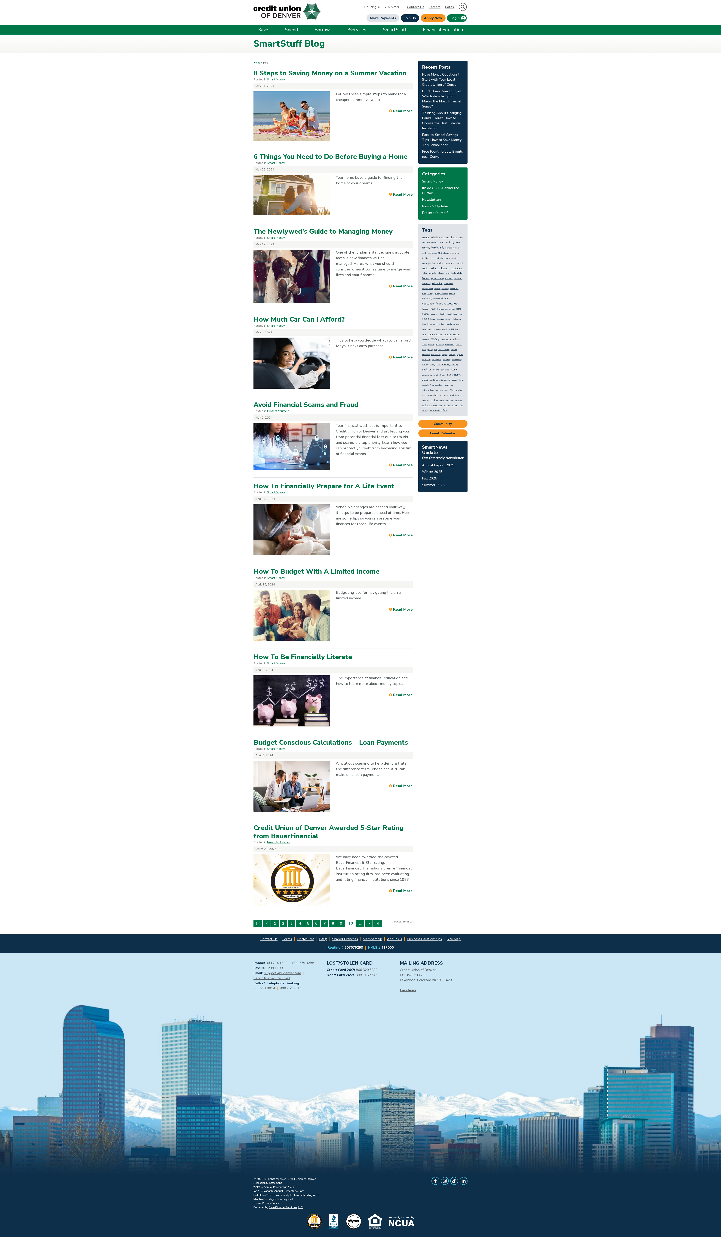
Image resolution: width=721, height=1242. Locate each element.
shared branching (429, 380)
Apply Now (433, 18)
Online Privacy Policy (266, 1203)
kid (452, 329)
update (425, 400)
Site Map (454, 939)
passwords (449, 344)
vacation (434, 400)
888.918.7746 (367, 975)
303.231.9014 (264, 988)
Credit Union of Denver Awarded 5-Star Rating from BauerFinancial (328, 832)
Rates (449, 7)
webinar (458, 400)
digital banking (437, 278)
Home (256, 62)
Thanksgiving (456, 390)
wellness (427, 405)
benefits (425, 247)
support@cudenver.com (282, 973)
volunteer (449, 400)
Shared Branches (345, 939)
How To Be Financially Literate (302, 657)
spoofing (438, 385)
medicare (447, 334)
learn (457, 329)
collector (454, 258)
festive (452, 293)
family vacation (441, 293)
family (431, 293)
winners (454, 405)
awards (434, 242)
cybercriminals (429, 273)
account (426, 237)
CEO (440, 253)
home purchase (447, 324)
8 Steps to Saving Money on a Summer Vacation (330, 73)
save (432, 364)
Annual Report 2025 (438, 465)
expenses (454, 288)
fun (446, 309)
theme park (427, 395)
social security (445, 380)
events (437, 288)
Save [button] (263, 30)
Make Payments (383, 18)
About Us (394, 939)
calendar (448, 248)
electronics (448, 283)
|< (258, 923)
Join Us (410, 18)
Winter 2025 (432, 472)
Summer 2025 (433, 485)
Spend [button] (291, 30)
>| (377, 923)
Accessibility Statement (267, 1183)
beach (458, 242)
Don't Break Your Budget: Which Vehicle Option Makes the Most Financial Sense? (442, 99)
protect (454, 349)
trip (457, 395)
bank (441, 242)
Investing (446, 329)
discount (449, 278)
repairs (460, 354)
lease (424, 334)
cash (424, 253)
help (432, 319)
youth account (435, 410)
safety (425, 364)
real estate (435, 354)
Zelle (445, 410)
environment (427, 288)
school (448, 375)
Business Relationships (424, 939)
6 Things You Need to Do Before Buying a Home (330, 156)
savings (426, 369)
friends (440, 309)
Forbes (425, 309)
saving (455, 364)
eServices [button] (356, 30)
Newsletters (432, 199)
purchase (426, 354)
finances (426, 298)
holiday (448, 319)
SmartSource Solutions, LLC (286, 1207)
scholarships (438, 375)
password (439, 344)
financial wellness (447, 303)
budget (437, 247)
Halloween (434, 314)
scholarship (427, 375)
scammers (444, 370)
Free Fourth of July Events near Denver (442, 154)
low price (438, 334)
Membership (372, 939)
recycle (444, 354)
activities (435, 237)
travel (451, 395)
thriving (436, 395)
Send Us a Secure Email (271, 978)
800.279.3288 (303, 963)
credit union (457, 268)
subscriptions (428, 390)
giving (451, 309)
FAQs (323, 939)
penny (430, 349)
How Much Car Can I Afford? (299, 319)
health (443, 314)
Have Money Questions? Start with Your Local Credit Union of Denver (440, 79)
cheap (445, 253)
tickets (444, 395)
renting (452, 354)
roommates (457, 359)
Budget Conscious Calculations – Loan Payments (330, 742)
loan (430, 334)
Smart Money (276, 79)
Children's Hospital (430, 258)
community (450, 263)
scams (454, 369)
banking (449, 242)
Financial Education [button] (443, 30)
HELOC (425, 319)
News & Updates (278, 842)
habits (425, 314)
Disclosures (305, 939)
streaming (447, 385)
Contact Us (415, 7)
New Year (445, 339)
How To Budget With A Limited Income (316, 571)
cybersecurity (443, 273)
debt (460, 273)
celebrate (432, 253)
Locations (408, 990)
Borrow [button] (322, 30)
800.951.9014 (291, 988)
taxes (446, 390)
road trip (446, 359)
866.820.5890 (367, 970)
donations (426, 283)
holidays (456, 319)
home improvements (431, 324)
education (437, 283)
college (426, 263)
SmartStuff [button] (394, 30)
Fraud (432, 308)
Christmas (444, 258)
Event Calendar (443, 433)
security (456, 374)
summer (438, 390)
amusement (446, 237)
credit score (442, 268)
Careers (434, 7)
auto (455, 237)
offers (424, 344)
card (460, 248)
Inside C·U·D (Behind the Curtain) (440, 190)
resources (426, 359)
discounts (458, 278)
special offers (427, 385)
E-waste (445, 288)
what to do (437, 405)
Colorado (437, 263)
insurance (436, 329)
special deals (457, 380)
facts (424, 293)
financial (436, 299)
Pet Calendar (443, 349)
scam (436, 369)
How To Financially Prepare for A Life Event (323, 486)
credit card (428, 268)
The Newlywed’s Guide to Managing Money (323, 231)
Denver (425, 278)
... (360, 923)
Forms (287, 939)
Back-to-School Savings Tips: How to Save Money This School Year (442, 140)
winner (447, 405)
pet (435, 349)
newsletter (455, 339)
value (441, 400)
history (439, 318)
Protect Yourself (278, 411)
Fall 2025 (429, 478)
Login (455, 18)
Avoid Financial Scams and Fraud (305, 404)
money (435, 339)
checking (454, 253)
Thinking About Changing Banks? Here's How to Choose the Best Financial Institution (442, 120)
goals (458, 308)
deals (453, 273)
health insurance (454, 314)
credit (460, 263)
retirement (436, 359)
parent (431, 344)
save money (443, 364)
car (454, 247)
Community (443, 424)
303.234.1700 (277, 963)
